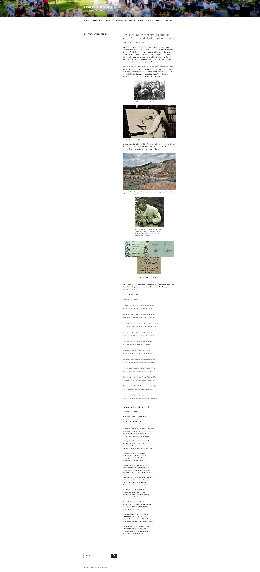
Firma (131, 20)
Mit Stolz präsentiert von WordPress (95, 567)
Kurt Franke (153, 62)
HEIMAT (158, 20)
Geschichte (120, 20)
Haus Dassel (99, 7)
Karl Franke (137, 67)
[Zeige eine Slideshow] (149, 277)
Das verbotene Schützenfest (137, 407)
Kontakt (169, 20)
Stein (140, 20)
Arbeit (149, 20)
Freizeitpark (96, 20)
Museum (108, 20)
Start (85, 20)
